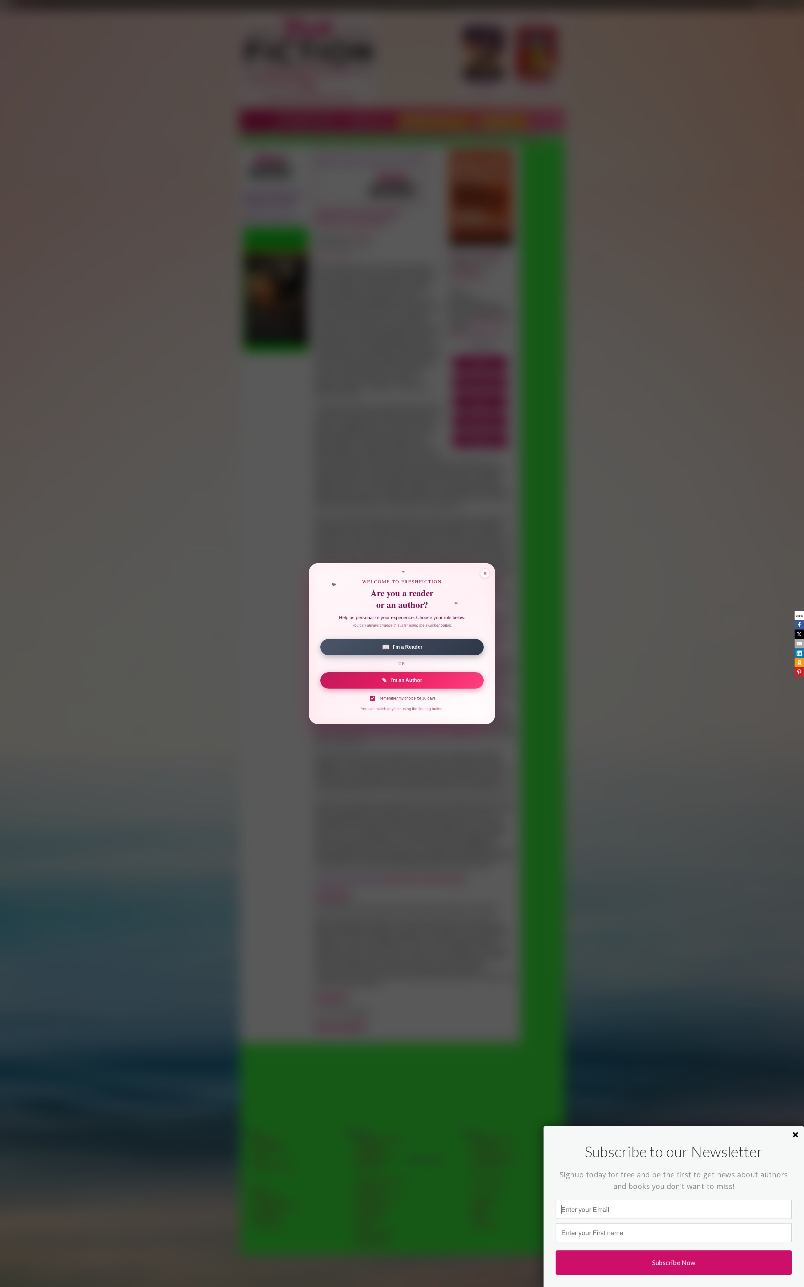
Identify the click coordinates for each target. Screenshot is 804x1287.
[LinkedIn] (799, 653)
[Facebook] (799, 625)
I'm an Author (402, 680)
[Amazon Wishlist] (799, 662)
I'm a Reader (402, 647)
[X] (799, 634)
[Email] (799, 643)
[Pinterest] (799, 672)
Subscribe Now (673, 1262)
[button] (674, 1151)
